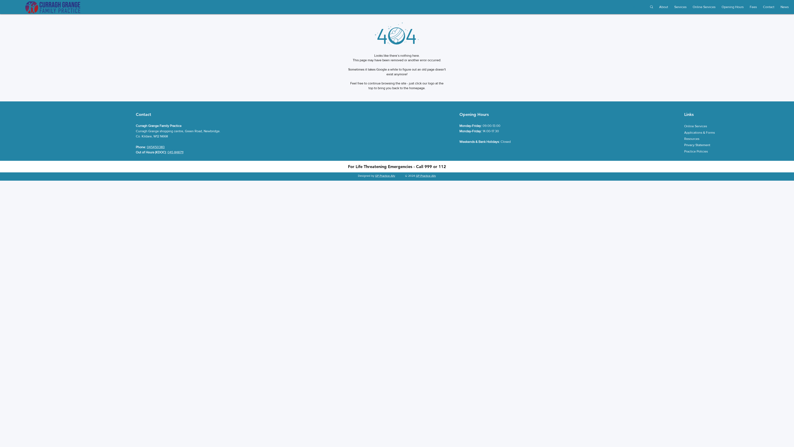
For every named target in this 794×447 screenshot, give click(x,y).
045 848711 (175, 152)
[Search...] (651, 6)
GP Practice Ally (385, 175)
